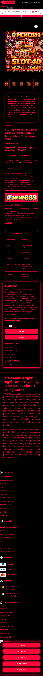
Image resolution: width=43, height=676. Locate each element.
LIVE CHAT (22, 669)
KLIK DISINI (8, 223)
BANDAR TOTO (5, 505)
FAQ (1, 545)
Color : (9, 168)
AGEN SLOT (4, 494)
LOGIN (21, 337)
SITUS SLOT (4, 508)
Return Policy (5, 538)
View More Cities (6, 637)
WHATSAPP (23, 663)
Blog (1, 541)
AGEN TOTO (4, 516)
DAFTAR (21, 331)
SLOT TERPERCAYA (6, 501)
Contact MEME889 (7, 480)
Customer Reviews (7, 534)
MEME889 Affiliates (7, 552)
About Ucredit (5, 548)
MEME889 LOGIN (6, 612)
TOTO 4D (3, 484)
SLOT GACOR (5, 498)
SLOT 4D (3, 491)
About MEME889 (6, 477)
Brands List (4, 531)
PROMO (22, 646)
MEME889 (8, 125)
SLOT (2, 487)
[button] (36, 26)
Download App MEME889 (9, 527)
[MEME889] (10, 8)
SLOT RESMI (4, 512)
